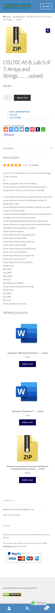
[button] (48, 31)
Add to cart (22, 97)
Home (8, 16)
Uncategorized (19, 16)
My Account (9, 608)
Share (9, 134)
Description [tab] (8, 148)
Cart (42, 606)
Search (27, 608)
